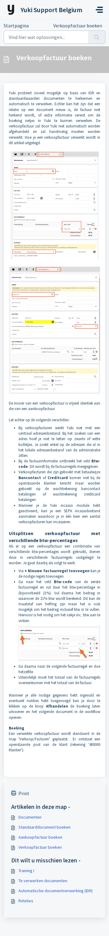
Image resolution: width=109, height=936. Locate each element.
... (41, 26)
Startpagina (16, 26)
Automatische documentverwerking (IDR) (55, 890)
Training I (26, 870)
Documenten (29, 817)
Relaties (25, 900)
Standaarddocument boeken (44, 827)
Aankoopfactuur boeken (40, 837)
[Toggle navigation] (99, 9)
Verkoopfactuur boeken (40, 847)
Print (23, 793)
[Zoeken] (96, 37)
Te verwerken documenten (42, 880)
